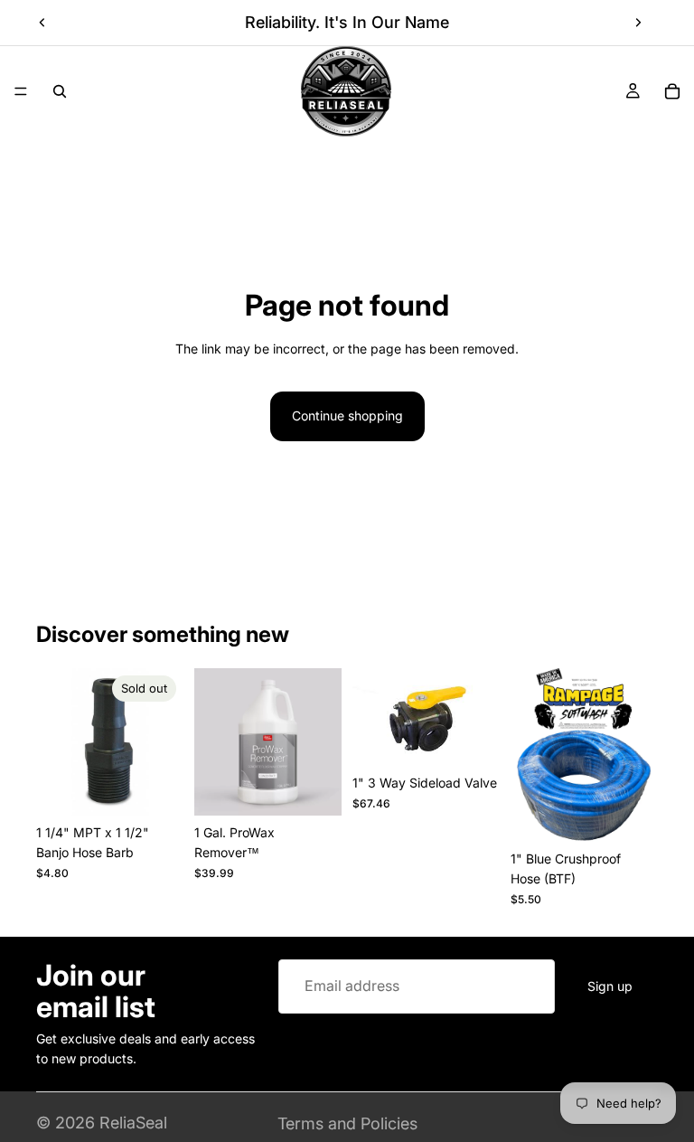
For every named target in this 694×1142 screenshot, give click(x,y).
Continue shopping (347, 415)
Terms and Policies (347, 1123)
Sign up (610, 985)
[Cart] (672, 91)
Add (329, 787)
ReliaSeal (133, 1122)
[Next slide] (638, 22)
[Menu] (21, 91)
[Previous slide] (42, 22)
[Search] (60, 91)
